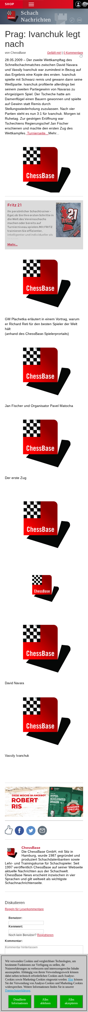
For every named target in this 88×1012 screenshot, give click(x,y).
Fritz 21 (14, 205)
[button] (31, 4)
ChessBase (31, 848)
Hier (70, 979)
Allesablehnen (45, 1001)
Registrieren (45, 935)
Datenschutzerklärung (17, 990)
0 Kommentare (73, 52)
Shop (9, 4)
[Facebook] (19, 830)
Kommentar (13, 941)
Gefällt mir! (54, 52)
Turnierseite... (37, 133)
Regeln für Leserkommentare (24, 909)
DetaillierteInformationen (19, 1001)
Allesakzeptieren (71, 1001)
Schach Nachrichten (36, 16)
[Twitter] (31, 830)
